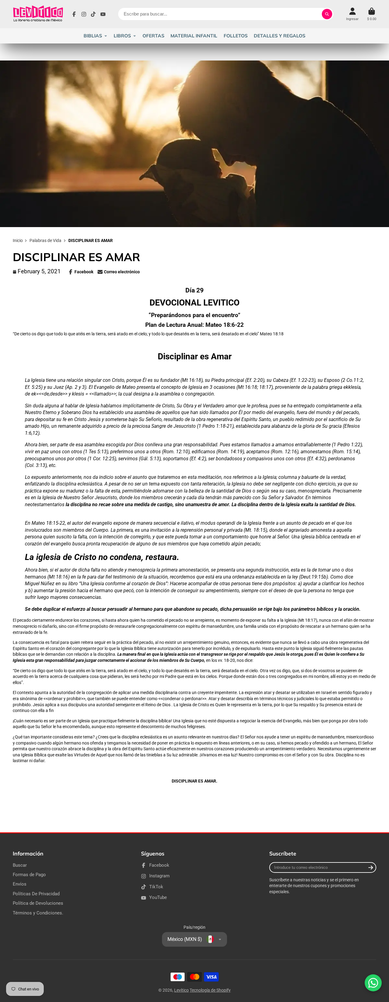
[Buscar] (327, 14)
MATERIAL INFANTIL (193, 36)
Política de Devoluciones (38, 903)
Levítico (181, 990)
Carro (371, 14)
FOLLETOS (236, 36)
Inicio (18, 240)
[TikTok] (93, 14)
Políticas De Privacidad (36, 894)
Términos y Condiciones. (38, 913)
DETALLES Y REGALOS (279, 36)
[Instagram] (84, 14)
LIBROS (122, 36)
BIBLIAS (93, 36)
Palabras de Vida (45, 240)
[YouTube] (103, 14)
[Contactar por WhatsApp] (373, 982)
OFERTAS (153, 36)
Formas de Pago (29, 874)
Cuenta (352, 14)
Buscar (20, 865)
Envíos (19, 884)
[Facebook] (74, 14)
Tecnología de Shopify (210, 990)
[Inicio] (38, 14)
